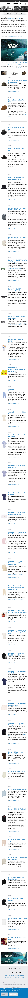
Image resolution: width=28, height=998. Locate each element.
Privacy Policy (8, 977)
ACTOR (13, 62)
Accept (4, 994)
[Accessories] (10, 11)
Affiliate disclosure (19, 975)
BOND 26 (13, 64)
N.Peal (18, 18)
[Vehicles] (24, 11)
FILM (9, 62)
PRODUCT (18, 62)
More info (16, 990)
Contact (22, 977)
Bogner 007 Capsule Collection (15, 36)
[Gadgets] (17, 11)
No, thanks (13, 994)
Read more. (21, 68)
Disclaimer (11, 975)
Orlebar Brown (11, 18)
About (6, 975)
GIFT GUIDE (19, 64)
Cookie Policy (16, 977)
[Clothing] (3, 11)
